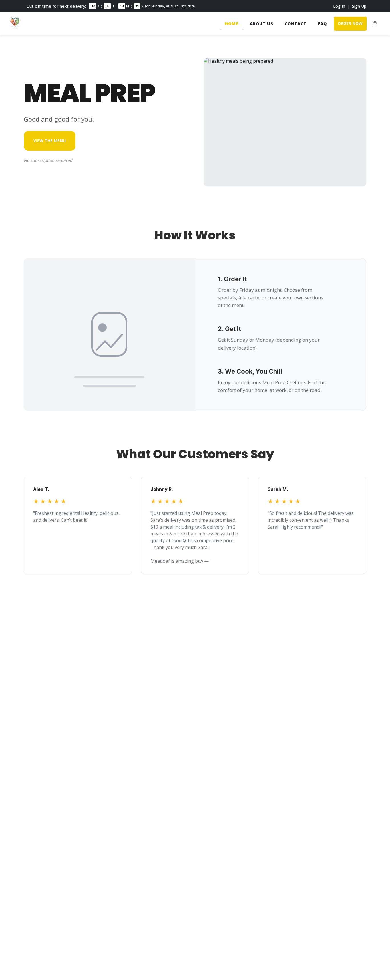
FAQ (322, 23)
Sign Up (359, 6)
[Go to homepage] (15, 27)
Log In (339, 6)
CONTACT (296, 23)
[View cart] (375, 23)
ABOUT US (261, 23)
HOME (231, 23)
